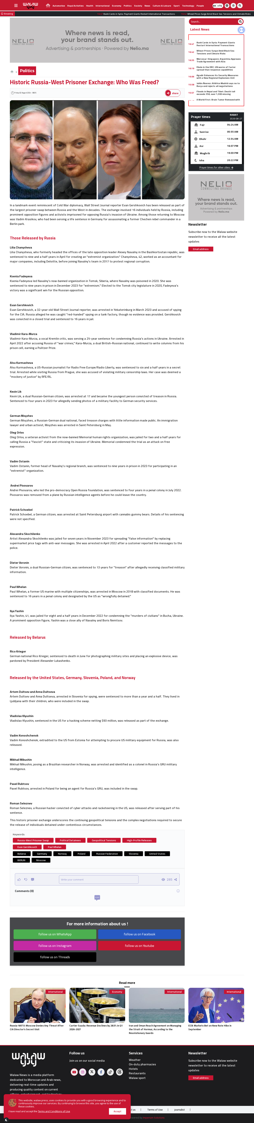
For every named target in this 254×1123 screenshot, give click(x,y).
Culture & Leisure (162, 6)
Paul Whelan (54, 847)
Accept (117, 1111)
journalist (179, 1109)
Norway (62, 853)
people (200, 6)
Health (89, 6)
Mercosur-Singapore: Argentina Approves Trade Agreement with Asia (219, 60)
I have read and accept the (39, 1111)
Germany (42, 853)
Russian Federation (107, 853)
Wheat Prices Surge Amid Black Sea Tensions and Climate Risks (215, 52)
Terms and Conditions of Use (54, 1111)
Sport (176, 6)
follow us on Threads (55, 957)
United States (157, 853)
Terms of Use (155, 1109)
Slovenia (133, 853)
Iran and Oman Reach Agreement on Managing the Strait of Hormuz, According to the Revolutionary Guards (155, 1029)
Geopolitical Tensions (104, 840)
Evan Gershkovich (27, 847)
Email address (201, 249)
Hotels (133, 1069)
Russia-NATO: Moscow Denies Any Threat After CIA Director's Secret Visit (37, 1027)
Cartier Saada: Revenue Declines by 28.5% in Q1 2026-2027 (96, 1027)
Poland (81, 853)
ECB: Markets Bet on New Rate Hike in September (209, 1027)
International (103, 6)
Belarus (21, 853)
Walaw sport (137, 1078)
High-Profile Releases (139, 840)
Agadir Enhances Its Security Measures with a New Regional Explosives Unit (217, 76)
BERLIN (21, 860)
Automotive (59, 6)
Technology (188, 6)
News (147, 6)
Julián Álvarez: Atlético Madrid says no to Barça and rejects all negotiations (218, 84)
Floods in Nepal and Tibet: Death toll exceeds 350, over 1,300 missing (216, 92)
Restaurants (137, 1073)
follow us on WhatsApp (55, 934)
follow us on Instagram (54, 946)
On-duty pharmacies (142, 1064)
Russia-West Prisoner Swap (33, 840)
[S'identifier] (233, 5)
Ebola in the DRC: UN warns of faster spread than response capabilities (216, 68)
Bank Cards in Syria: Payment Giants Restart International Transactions (216, 43)
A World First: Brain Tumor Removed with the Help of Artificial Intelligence (218, 100)
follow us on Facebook (139, 934)
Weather (135, 1060)
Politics (128, 6)
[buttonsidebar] (16, 6)
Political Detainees (70, 840)
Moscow (41, 860)
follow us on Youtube (139, 946)
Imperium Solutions (154, 1117)
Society (138, 6)
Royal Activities (75, 6)
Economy (116, 6)
